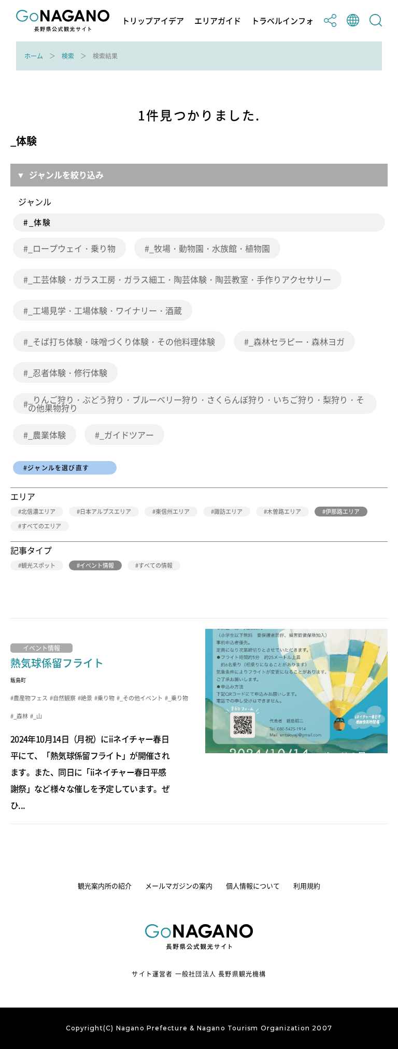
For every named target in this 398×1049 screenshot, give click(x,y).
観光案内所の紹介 (105, 885)
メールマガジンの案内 (178, 885)
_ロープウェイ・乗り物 (72, 248)
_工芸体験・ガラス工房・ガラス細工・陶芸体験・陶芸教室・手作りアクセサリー (179, 279)
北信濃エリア (38, 511)
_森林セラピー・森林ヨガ (297, 341)
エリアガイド (217, 21)
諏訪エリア (228, 511)
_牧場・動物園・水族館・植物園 (209, 248)
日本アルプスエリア (105, 511)
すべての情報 (155, 565)
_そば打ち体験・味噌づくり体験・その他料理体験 (121, 341)
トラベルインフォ (282, 21)
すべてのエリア (41, 526)
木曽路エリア (284, 511)
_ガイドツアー (127, 434)
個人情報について (253, 885)
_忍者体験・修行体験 (67, 372)
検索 (68, 56)
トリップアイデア (153, 21)
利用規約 (306, 885)
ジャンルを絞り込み (66, 174)
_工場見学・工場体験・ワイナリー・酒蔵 (105, 310)
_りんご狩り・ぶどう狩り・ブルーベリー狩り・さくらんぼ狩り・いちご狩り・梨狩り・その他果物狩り (196, 403)
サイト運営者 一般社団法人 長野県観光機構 (199, 974)
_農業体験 (47, 434)
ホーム (33, 56)
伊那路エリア (342, 511)
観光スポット (38, 565)
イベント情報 (97, 565)
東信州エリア (172, 511)
